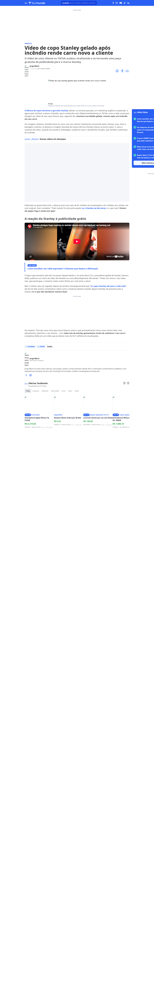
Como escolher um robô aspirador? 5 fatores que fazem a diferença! (63, 268)
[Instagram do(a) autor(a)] (30, 375)
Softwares (45, 391)
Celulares (35, 391)
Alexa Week (55, 391)
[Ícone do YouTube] (120, 3)
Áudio (77, 391)
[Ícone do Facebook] (113, 3)
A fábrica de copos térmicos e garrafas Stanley (46, 110)
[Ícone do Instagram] (117, 3)
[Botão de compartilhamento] (117, 71)
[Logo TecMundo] (37, 3)
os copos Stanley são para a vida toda (108, 286)
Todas (28, 391)
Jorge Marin (34, 66)
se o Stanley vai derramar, (94, 208)
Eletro (70, 391)
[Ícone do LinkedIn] (128, 3)
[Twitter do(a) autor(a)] (26, 375)
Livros (63, 391)
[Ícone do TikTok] (125, 3)
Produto (28, 43)
